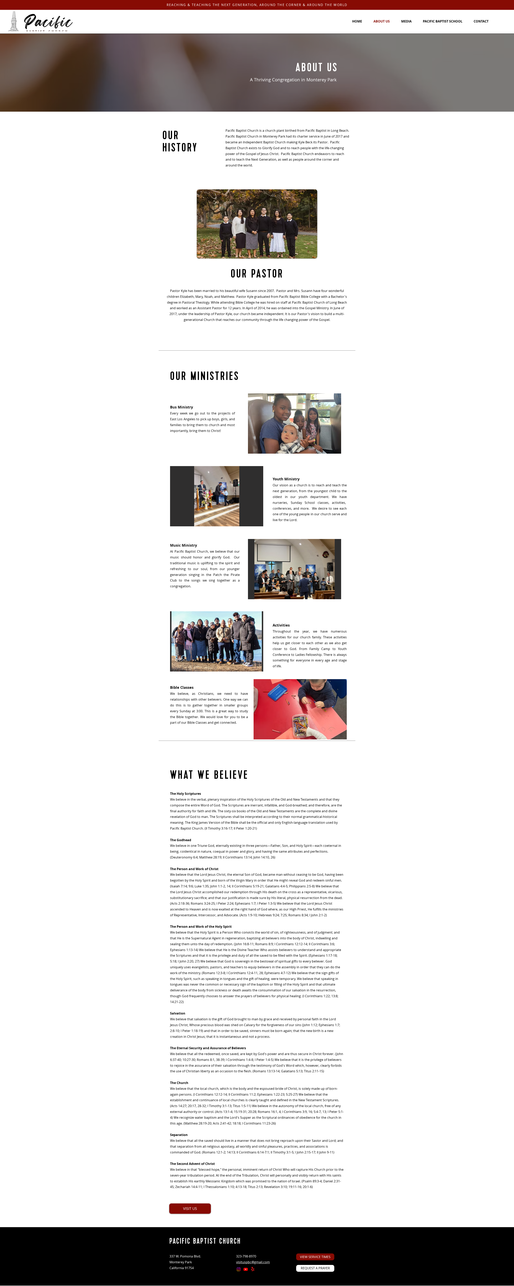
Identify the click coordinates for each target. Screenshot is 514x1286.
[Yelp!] (252, 1269)
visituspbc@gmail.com (253, 1262)
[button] (294, 423)
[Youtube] (245, 1269)
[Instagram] (238, 1269)
